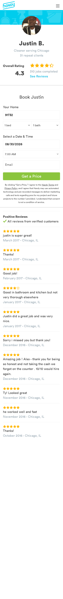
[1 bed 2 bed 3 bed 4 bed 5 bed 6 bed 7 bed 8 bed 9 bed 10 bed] (17, 125)
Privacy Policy (11, 188)
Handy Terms (48, 184)
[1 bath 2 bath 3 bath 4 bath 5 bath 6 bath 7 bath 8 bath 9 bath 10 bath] (45, 125)
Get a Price (31, 176)
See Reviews (39, 76)
